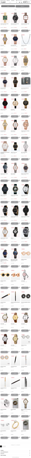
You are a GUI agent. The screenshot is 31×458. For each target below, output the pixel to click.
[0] (23, 2)
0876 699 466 (12, 0)
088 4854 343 (8, 0)
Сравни (3, 13)
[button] (9, 30)
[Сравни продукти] (19, 2)
